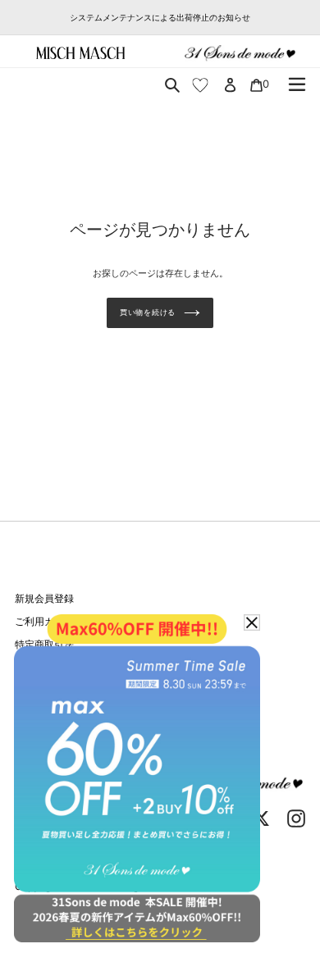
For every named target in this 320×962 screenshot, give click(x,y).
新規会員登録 (44, 598)
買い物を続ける (148, 312)
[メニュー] (297, 84)
